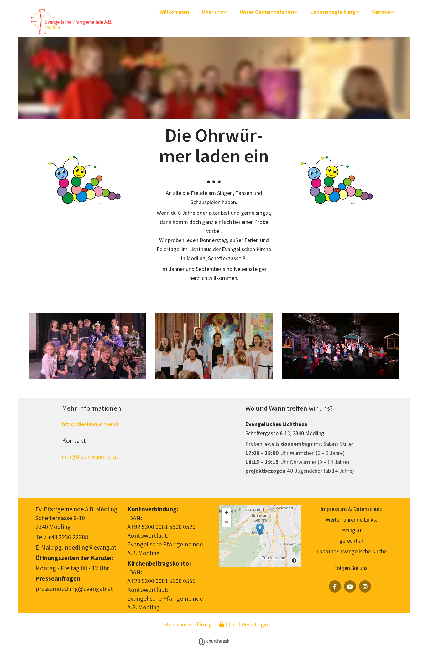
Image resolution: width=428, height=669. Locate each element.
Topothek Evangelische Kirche (351, 551)
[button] (260, 529)
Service (381, 11)
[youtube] (350, 586)
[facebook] (335, 586)
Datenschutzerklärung (186, 624)
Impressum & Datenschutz (352, 509)
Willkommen (174, 11)
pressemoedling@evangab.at (74, 589)
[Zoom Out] (226, 522)
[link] (214, 12)
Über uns (212, 11)
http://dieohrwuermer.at (90, 424)
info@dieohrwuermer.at (90, 456)
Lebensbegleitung (333, 11)
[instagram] (365, 586)
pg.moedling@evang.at (86, 547)
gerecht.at (351, 540)
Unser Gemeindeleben (267, 11)
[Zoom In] (226, 512)
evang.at (351, 530)
